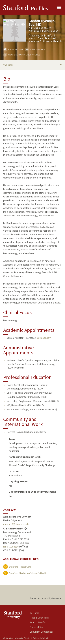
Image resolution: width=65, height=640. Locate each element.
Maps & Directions (39, 617)
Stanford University (16, 614)
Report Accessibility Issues (45, 598)
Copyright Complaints (41, 631)
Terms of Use (37, 627)
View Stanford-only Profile (24, 54)
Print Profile (15, 49)
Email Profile (37, 49)
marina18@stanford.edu (16, 524)
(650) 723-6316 (11, 546)
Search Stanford (38, 622)
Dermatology (44, 337)
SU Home (34, 613)
